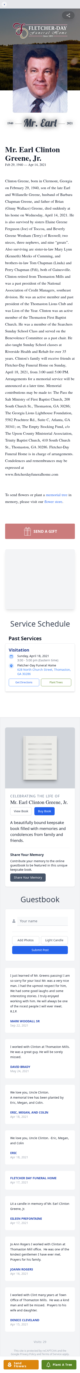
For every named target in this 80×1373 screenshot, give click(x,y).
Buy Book (44, 811)
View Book (21, 811)
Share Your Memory (28, 877)
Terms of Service (52, 1354)
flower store (53, 501)
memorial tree (56, 494)
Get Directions (23, 682)
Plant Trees (56, 682)
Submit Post (40, 950)
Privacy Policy (28, 1354)
